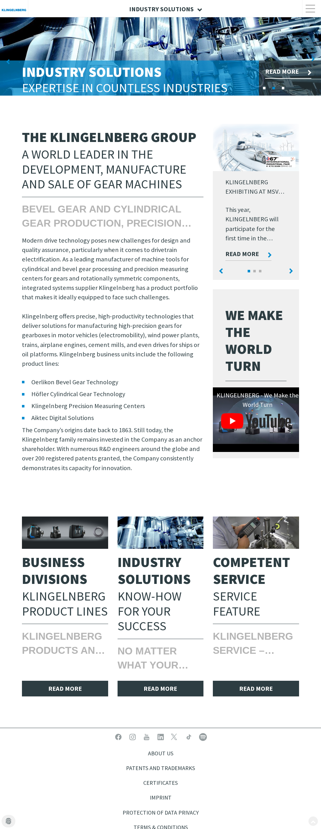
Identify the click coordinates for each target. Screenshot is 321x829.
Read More (282, 71)
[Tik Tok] (189, 736)
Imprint (160, 797)
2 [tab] (285, 86)
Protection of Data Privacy (161, 812)
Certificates (160, 782)
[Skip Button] (313, 821)
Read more (242, 254)
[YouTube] (147, 736)
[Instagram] (133, 736)
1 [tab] (275, 86)
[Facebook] (119, 736)
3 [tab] (294, 86)
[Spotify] (203, 736)
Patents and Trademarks (160, 768)
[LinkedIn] (161, 736)
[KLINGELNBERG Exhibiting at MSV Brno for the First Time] (256, 147)
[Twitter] (175, 736)
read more (65, 689)
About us (160, 753)
